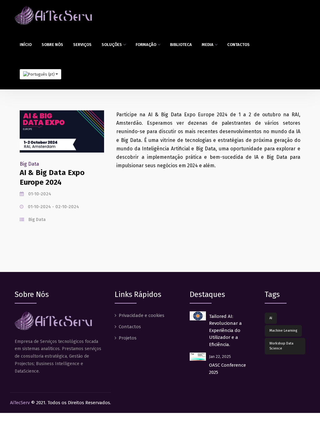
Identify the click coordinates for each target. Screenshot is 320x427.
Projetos (128, 338)
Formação (146, 44)
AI (270, 318)
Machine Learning (283, 331)
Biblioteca (181, 44)
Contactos (238, 44)
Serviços (82, 44)
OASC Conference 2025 (227, 368)
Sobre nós (52, 44)
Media (207, 44)
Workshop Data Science (281, 346)
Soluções (112, 44)
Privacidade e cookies (141, 315)
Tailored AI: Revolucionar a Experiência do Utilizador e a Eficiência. (225, 330)
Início (26, 44)
